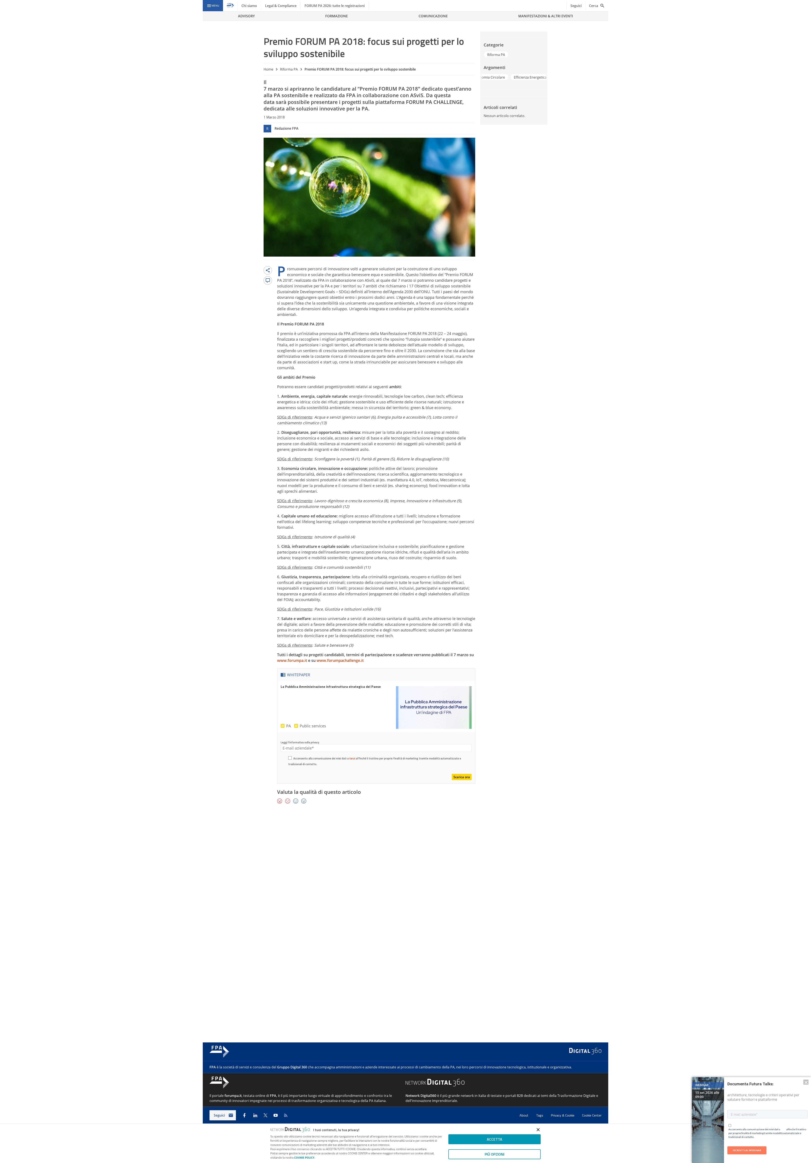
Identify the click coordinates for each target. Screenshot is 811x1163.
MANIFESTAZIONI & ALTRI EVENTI (545, 16)
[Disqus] (405, 869)
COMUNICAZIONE (433, 16)
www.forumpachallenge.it (340, 660)
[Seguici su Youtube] (275, 1115)
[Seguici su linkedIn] (255, 1115)
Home (268, 69)
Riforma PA (289, 69)
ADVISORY (246, 16)
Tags (540, 1115)
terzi (352, 758)
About (524, 1115)
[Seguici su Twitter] (265, 1115)
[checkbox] (290, 758)
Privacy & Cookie (563, 1115)
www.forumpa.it (292, 660)
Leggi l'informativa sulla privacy (300, 742)
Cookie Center (591, 1115)
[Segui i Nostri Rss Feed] (285, 1115)
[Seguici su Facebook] (244, 1115)
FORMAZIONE (336, 16)
